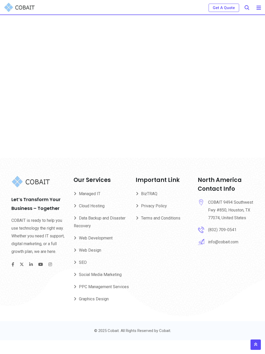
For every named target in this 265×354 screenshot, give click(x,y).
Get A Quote (224, 7)
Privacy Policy (154, 205)
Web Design (90, 250)
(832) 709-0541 (222, 229)
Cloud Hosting (92, 205)
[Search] (247, 7)
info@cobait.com (223, 241)
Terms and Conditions (160, 218)
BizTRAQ (149, 193)
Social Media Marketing (100, 274)
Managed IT (89, 193)
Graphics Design (94, 298)
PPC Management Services (104, 286)
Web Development (96, 238)
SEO (83, 262)
